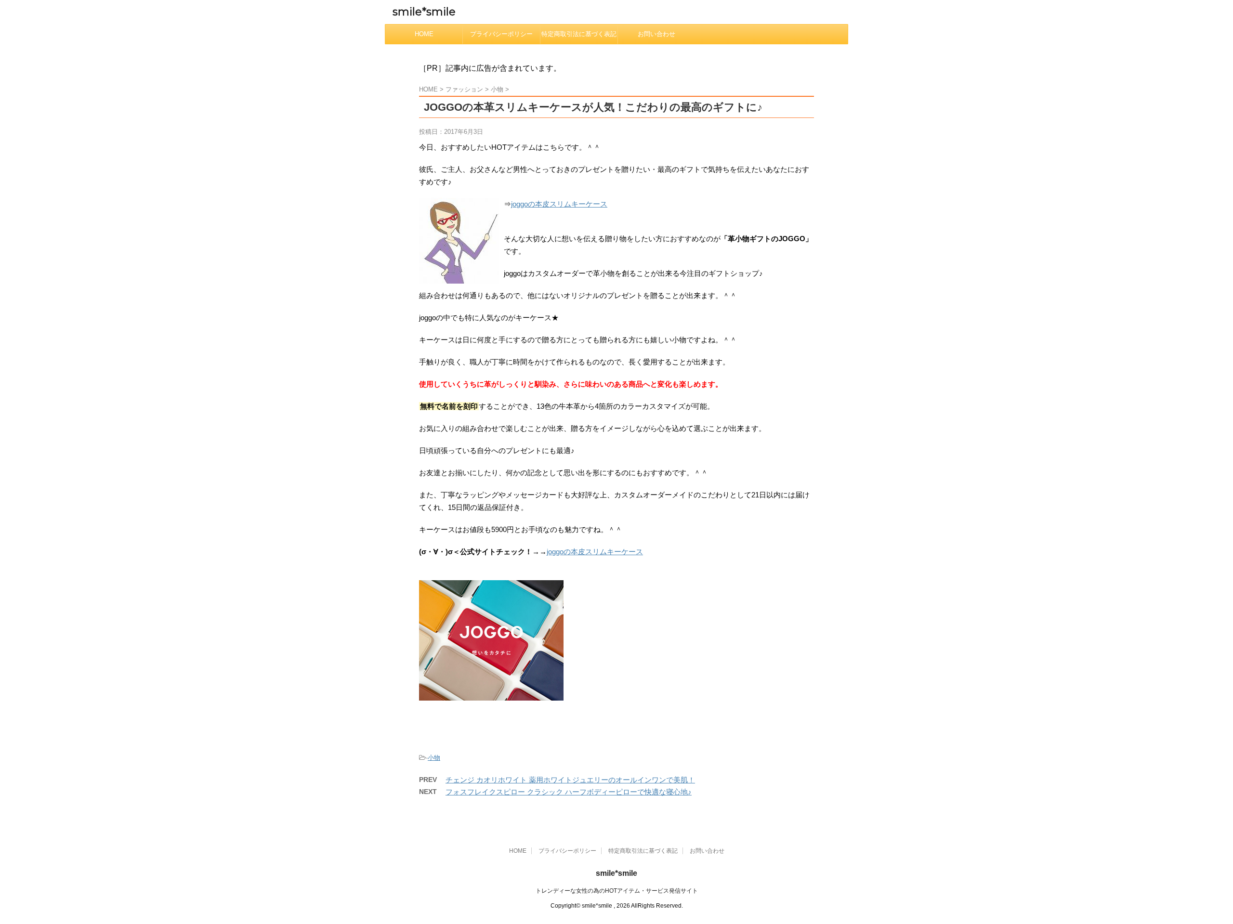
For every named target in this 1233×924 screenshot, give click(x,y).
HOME (424, 34)
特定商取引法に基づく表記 (578, 34)
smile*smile (424, 11)
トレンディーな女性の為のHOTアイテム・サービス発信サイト (617, 890)
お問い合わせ (656, 34)
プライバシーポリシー (501, 34)
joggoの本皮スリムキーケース (559, 204)
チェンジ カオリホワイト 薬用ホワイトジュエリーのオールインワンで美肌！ (570, 780)
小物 (434, 757)
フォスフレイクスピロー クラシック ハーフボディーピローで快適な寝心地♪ (569, 792)
